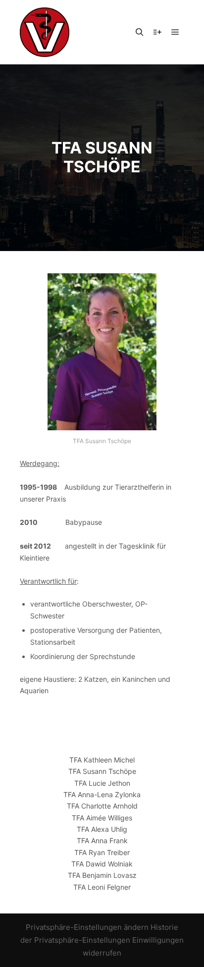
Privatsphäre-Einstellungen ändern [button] (87, 927)
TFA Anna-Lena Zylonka (102, 794)
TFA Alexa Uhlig (102, 829)
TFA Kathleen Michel (102, 760)
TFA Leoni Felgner (102, 887)
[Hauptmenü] (175, 32)
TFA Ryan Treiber (102, 852)
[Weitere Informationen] (157, 32)
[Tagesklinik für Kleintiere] (44, 32)
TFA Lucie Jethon (102, 783)
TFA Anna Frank (102, 840)
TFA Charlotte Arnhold (102, 806)
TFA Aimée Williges (102, 818)
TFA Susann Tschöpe (102, 771)
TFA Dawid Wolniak (102, 864)
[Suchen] (140, 32)
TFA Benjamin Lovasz (102, 875)
